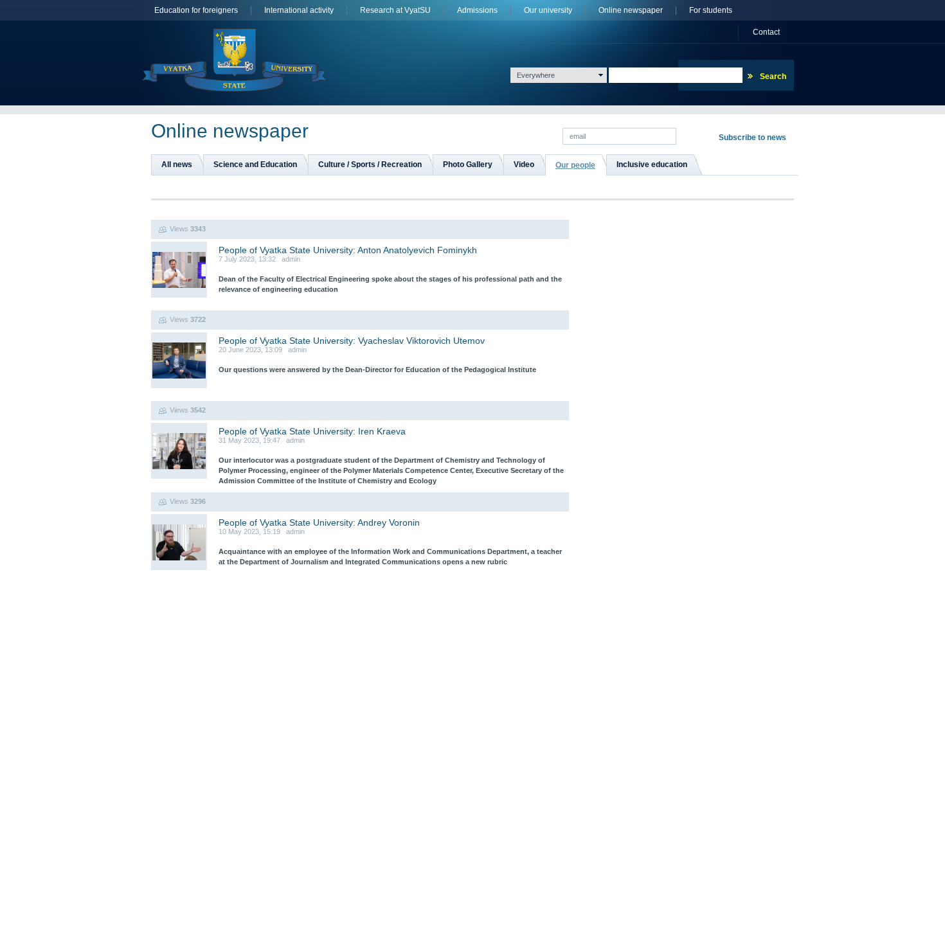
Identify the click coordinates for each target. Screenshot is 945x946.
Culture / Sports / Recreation (370, 164)
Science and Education (255, 164)
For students (710, 10)
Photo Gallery (467, 164)
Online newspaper (630, 10)
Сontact (766, 32)
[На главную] (234, 60)
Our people (575, 165)
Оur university (548, 10)
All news (176, 164)
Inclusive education (651, 164)
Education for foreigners (196, 10)
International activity (299, 10)
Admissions (477, 10)
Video (524, 164)
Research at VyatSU (395, 10)
